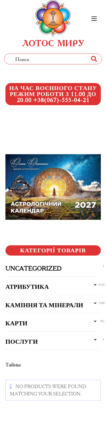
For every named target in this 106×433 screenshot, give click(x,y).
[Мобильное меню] (94, 19)
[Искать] (94, 58)
